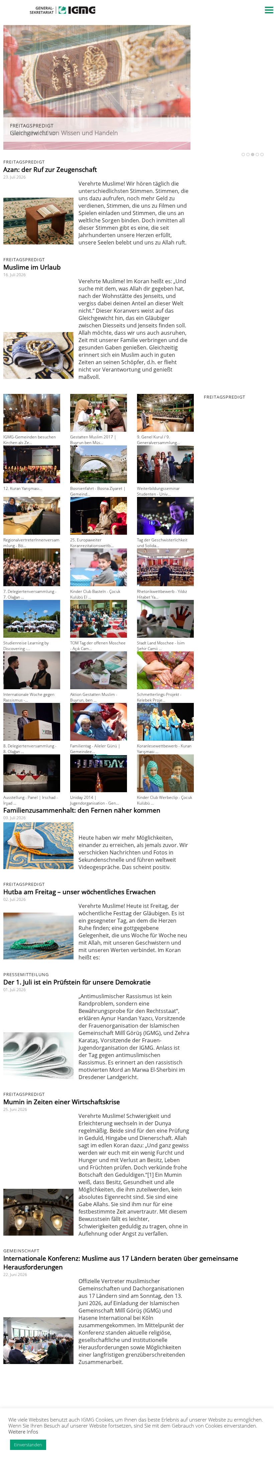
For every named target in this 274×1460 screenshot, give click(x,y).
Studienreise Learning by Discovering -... (26, 645)
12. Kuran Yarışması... (22, 488)
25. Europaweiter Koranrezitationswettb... (92, 542)
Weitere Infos (23, 1431)
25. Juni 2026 (15, 1109)
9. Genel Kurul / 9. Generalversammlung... (158, 439)
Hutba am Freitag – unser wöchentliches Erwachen (79, 892)
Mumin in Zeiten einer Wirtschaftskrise (61, 1102)
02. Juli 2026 (14, 899)
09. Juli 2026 (14, 818)
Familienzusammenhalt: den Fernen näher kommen (81, 810)
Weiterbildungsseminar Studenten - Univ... (158, 491)
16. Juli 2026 (14, 275)
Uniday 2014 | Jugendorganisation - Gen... (94, 800)
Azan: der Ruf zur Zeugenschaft (50, 169)
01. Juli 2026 (14, 990)
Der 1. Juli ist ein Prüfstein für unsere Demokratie (77, 982)
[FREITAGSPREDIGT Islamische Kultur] (96, 147)
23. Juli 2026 (14, 177)
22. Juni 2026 (15, 1274)
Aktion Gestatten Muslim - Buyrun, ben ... (93, 697)
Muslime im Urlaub (32, 267)
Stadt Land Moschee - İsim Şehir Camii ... (161, 645)
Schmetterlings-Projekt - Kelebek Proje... (159, 697)
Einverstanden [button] (28, 1445)
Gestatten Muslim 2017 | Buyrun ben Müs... (93, 439)
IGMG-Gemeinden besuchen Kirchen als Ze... (29, 439)
